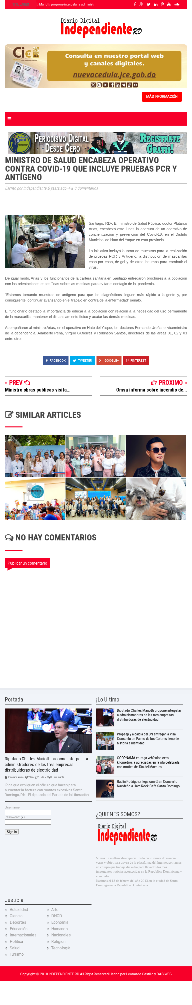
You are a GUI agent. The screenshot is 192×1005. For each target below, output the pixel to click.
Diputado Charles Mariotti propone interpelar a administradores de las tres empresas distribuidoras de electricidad (46, 764)
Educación (19, 928)
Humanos (59, 928)
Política (16, 941)
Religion (58, 941)
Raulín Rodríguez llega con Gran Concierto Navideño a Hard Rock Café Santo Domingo (148, 783)
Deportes (18, 922)
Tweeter (85, 360)
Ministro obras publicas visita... (37, 390)
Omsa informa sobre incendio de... (151, 390)
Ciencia (16, 915)
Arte (54, 909)
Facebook (57, 360)
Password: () (15, 817)
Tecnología (60, 948)
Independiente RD (64, 974)
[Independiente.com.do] (127, 844)
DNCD (56, 915)
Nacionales (61, 935)
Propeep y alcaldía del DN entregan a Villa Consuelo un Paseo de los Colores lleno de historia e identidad (148, 738)
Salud (15, 948)
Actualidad (19, 909)
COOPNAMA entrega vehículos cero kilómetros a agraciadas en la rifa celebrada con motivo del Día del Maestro (148, 762)
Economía (59, 922)
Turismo (17, 954)
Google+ (111, 360)
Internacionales (23, 935)
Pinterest (138, 360)
